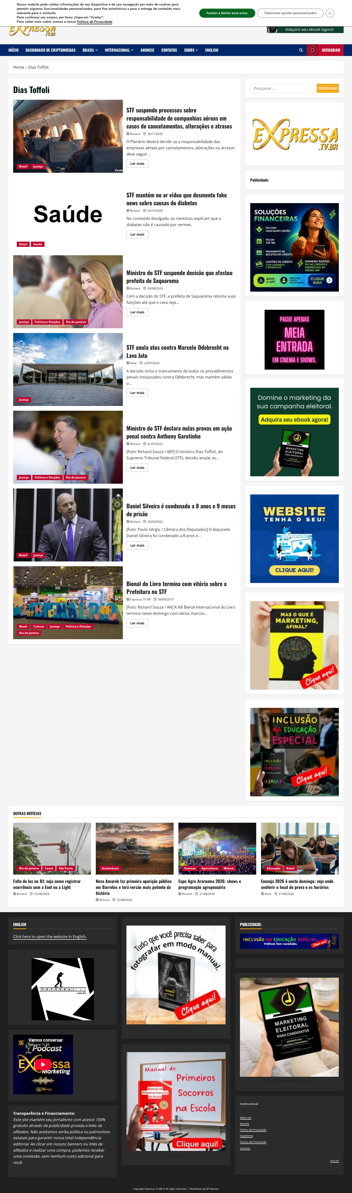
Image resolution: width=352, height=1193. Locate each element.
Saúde (37, 244)
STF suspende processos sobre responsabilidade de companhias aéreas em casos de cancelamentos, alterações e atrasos (68, 136)
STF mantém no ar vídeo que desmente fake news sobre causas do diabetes (68, 214)
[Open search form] (301, 50)
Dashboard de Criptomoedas (50, 50)
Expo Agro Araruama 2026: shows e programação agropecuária (209, 884)
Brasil (88, 50)
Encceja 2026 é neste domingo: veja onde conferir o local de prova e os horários (297, 884)
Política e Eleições (47, 322)
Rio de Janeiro (76, 322)
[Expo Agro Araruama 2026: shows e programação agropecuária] (217, 849)
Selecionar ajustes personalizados (290, 13)
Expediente (246, 1135)
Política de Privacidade (253, 1129)
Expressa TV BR (140, 599)
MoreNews (196, 1188)
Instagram (331, 50)
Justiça (38, 166)
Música (229, 868)
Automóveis (110, 868)
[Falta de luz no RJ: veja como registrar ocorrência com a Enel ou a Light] (52, 849)
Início (13, 50)
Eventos (190, 868)
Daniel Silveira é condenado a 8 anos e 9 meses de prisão (68, 524)
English (211, 50)
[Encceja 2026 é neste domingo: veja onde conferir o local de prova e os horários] (300, 849)
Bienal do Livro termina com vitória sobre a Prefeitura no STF (68, 602)
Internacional (117, 50)
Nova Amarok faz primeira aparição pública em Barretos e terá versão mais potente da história (133, 887)
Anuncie (147, 50)
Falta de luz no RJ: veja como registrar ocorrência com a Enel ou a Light (47, 884)
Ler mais (139, 164)
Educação (273, 868)
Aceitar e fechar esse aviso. (227, 13)
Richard (135, 134)
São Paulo (66, 868)
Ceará (49, 868)
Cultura (38, 626)
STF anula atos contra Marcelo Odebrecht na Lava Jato (68, 369)
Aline (133, 363)
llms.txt (334, 1160)
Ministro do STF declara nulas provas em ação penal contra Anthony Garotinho (68, 447)
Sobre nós (245, 1117)
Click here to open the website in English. (50, 936)
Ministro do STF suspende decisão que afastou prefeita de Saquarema (68, 291)
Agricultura (210, 868)
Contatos (169, 50)
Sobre (189, 50)
